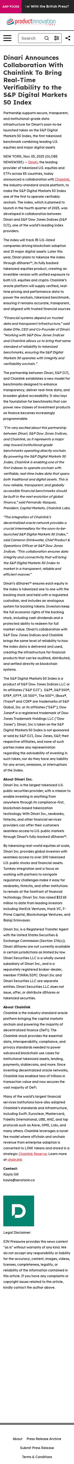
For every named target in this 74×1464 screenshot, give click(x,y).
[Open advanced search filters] (56, 38)
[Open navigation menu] (7, 38)
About (17, 1439)
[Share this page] (68, 38)
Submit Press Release (37, 1448)
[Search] (47, 38)
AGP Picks (10, 6)
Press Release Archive (44, 1439)
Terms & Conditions (37, 1457)
